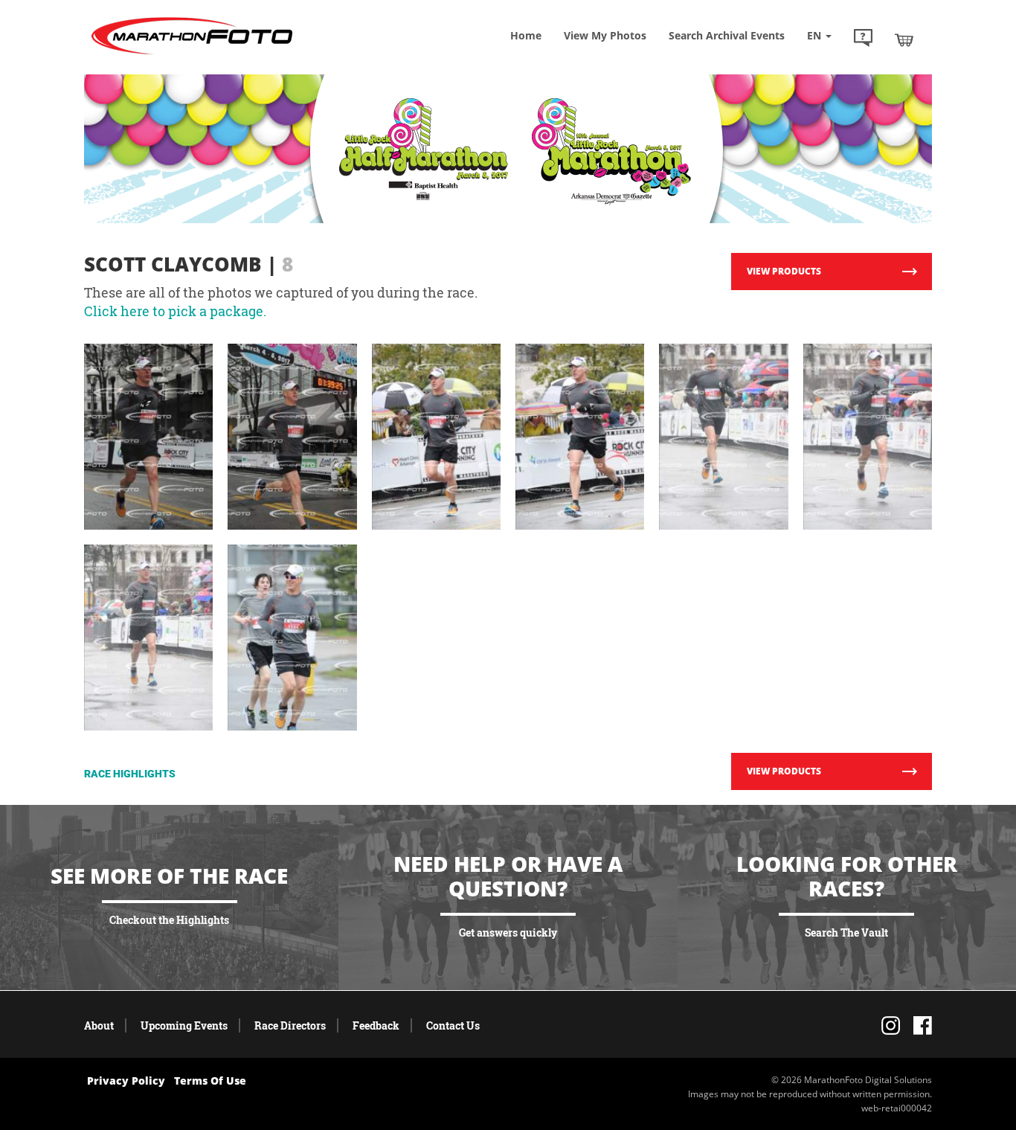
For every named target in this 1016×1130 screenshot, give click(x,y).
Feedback (376, 1025)
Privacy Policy (126, 1080)
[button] (863, 39)
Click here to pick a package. (175, 311)
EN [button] (815, 35)
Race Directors (290, 1025)
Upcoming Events (184, 1025)
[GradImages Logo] (191, 55)
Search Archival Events (727, 35)
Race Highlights (130, 774)
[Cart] (904, 39)
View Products (784, 271)
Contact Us (453, 1025)
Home (525, 35)
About (99, 1025)
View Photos (605, 35)
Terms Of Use (210, 1080)
